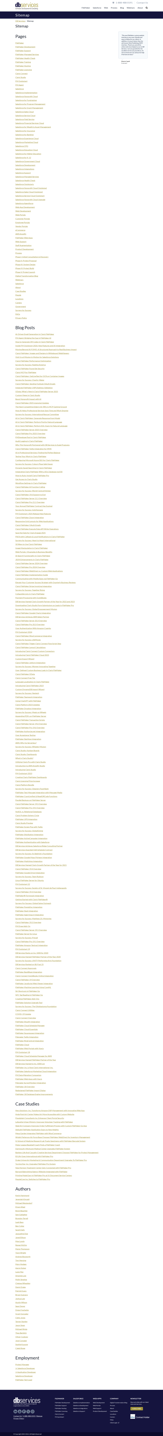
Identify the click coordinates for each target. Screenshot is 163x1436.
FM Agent (19, 85)
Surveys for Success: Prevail (26, 937)
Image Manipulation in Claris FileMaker (31, 548)
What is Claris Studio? (24, 758)
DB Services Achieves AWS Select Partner (32, 617)
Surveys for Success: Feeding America (30, 365)
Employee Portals (22, 222)
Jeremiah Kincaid (22, 1199)
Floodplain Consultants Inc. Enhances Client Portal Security (39, 1118)
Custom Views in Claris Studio (27, 395)
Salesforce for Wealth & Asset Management (33, 127)
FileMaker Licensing (23, 70)
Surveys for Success (23, 310)
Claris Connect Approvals (25, 968)
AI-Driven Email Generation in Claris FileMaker (34, 334)
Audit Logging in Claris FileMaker (29, 441)
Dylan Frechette (22, 1310)
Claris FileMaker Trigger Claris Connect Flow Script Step (38, 643)
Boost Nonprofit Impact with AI (28, 399)
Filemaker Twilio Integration (26, 1037)
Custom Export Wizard (24, 659)
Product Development (24, 249)
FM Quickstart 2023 (23, 773)
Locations (19, 299)
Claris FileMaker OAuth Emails (28, 525)
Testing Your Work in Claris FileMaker (30, 456)
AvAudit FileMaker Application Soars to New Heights (37, 1129)
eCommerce (20, 230)
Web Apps (97, 1399)
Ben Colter (19, 1226)
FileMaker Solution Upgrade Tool (28, 1002)
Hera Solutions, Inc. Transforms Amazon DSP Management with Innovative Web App (50, 1110)
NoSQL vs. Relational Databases (28, 811)
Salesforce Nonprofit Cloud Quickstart (31, 188)
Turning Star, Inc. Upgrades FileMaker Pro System (35, 1164)
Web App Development (25, 207)
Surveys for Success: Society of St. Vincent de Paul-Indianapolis (41, 888)
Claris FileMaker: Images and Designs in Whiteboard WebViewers (42, 353)
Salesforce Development (25, 165)
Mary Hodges (20, 1264)
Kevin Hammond (22, 1195)
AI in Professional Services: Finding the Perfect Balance (37, 452)
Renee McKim (21, 1245)
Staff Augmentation (23, 245)
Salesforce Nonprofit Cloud (26, 96)
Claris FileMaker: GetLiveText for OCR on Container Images (39, 376)
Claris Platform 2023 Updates (27, 704)
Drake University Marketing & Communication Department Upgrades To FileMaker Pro (51, 1160)
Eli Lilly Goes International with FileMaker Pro (34, 1156)
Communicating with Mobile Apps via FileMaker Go (36, 578)
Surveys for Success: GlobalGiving (29, 831)
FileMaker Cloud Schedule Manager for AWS (33, 1056)
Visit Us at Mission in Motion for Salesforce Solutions (37, 357)
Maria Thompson (22, 1249)
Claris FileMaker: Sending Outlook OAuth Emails (35, 384)
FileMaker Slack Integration (26, 911)
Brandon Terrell (21, 1218)
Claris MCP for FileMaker (25, 372)
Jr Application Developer (25, 1372)
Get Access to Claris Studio (26, 479)
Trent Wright (20, 1253)
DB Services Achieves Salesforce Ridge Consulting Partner (39, 846)
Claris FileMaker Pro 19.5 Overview (30, 808)
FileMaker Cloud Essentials (26, 1029)
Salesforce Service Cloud (25, 115)
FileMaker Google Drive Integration (30, 873)
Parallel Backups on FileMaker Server (30, 800)
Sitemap (39, 1416)
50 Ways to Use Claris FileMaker (28, 544)
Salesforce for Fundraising (26, 100)
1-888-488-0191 (29, 1416)
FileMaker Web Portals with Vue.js (29, 1048)
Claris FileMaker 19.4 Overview (28, 869)
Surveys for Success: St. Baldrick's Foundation (33, 853)
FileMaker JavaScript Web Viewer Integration (34, 983)
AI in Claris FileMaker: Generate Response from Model (37, 418)
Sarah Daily (20, 1230)
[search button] (147, 8)
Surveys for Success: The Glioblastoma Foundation (36, 1006)
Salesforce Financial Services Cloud (29, 123)
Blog (122, 8)
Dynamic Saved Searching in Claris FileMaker (33, 468)
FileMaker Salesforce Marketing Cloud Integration (35, 1071)
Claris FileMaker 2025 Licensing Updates (32, 403)
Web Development (23, 211)
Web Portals (20, 215)
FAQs (17, 314)
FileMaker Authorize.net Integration (30, 731)
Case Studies (20, 291)
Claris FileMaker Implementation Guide (31, 575)
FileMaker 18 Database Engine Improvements (34, 1094)
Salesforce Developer (24, 1376)
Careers (18, 302)
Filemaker (59, 1399)
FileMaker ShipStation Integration (29, 834)
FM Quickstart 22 (22, 884)
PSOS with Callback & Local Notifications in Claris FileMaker (40, 536)
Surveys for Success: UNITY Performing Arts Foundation (38, 960)
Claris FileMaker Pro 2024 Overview (30, 567)
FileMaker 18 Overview (25, 1086)
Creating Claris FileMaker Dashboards (31, 777)
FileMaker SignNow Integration (28, 739)
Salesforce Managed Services (27, 176)
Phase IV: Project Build (24, 268)
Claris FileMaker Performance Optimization (33, 361)
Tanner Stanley (21, 1321)
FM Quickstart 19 (22, 949)
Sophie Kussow (21, 1344)
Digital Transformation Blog (26, 276)
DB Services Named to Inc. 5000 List (30, 1064)
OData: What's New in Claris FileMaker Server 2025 (36, 391)
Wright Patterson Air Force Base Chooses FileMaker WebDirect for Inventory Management (52, 1137)
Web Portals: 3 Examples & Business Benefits (33, 552)
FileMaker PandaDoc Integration (28, 907)
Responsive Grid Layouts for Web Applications (34, 521)
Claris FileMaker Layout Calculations (30, 647)
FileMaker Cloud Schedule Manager (30, 1025)
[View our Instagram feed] (32, 1411)
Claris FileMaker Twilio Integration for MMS (33, 449)
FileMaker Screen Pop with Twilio (29, 827)
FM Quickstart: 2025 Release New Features (33, 514)
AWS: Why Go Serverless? (26, 743)
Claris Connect (21, 73)
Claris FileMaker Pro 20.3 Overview (30, 624)
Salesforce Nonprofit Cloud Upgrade (30, 199)
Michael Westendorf (23, 1203)
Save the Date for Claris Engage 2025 (30, 533)
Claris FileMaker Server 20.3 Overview (31, 620)
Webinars (131, 8)
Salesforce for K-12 (23, 157)
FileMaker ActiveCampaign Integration (31, 838)
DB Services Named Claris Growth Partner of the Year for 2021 (41, 865)
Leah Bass (19, 1222)
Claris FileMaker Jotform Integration (30, 662)
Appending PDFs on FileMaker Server (30, 716)
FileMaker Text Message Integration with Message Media (38, 792)
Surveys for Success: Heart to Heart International (35, 540)
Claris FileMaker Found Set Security (30, 368)
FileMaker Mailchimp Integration (28, 861)
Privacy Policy (21, 318)
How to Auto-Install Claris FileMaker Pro (32, 475)
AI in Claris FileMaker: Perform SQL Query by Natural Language (41, 426)
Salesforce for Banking (24, 134)
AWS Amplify (20, 234)
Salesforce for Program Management (30, 104)
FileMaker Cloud (22, 1044)
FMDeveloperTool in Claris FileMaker (30, 437)
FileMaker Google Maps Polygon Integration (33, 857)
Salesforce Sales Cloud (24, 112)
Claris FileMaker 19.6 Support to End (30, 494)
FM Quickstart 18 (22, 1052)
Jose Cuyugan (21, 1340)
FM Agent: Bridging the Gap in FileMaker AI (33, 338)
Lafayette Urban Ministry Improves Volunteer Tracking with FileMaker (44, 1122)
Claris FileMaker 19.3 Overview (28, 892)
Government (20, 306)
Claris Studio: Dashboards (26, 754)
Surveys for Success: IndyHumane (29, 510)
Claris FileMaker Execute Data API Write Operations (37, 529)
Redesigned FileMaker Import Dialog (30, 1090)
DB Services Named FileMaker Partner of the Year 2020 (38, 957)
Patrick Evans (20, 1291)
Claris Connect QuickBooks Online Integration (34, 976)
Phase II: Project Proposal (26, 260)
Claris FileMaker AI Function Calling (30, 487)
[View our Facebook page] (24, 1411)
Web (106, 8)
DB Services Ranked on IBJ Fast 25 (29, 964)
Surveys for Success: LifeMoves (28, 640)
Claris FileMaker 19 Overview (27, 979)
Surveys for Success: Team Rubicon (29, 876)
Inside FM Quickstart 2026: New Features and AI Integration (40, 345)
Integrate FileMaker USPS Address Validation (34, 387)
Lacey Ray (19, 1272)
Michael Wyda (21, 1329)
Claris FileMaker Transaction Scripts (30, 720)
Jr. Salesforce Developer (25, 1368)
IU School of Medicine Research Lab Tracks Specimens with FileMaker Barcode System (50, 1141)
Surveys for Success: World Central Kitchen (33, 491)
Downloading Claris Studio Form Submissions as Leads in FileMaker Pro (44, 605)
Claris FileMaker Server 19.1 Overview (31, 930)
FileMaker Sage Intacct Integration (29, 915)
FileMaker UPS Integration (26, 819)
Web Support (20, 241)
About (140, 8)
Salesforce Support (23, 173)
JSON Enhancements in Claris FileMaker (31, 559)
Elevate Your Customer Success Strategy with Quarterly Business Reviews (45, 582)
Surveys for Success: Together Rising (30, 590)
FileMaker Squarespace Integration (29, 1033)
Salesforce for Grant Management (29, 108)
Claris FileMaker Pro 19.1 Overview (30, 941)
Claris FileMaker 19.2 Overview (28, 922)
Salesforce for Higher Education (28, 154)
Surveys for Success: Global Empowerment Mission (36, 609)
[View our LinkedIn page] (15, 1411)
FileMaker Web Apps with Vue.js (28, 1079)
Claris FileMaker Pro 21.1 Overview (30, 502)
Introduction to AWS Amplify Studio (30, 766)
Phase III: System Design (25, 264)
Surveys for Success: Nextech (27, 693)
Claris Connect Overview (25, 1018)
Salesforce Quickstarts (24, 184)
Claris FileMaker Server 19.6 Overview (31, 724)
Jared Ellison (20, 1237)
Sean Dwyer (20, 1306)
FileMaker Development (25, 47)
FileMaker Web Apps (24, 238)
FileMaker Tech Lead (23, 1380)
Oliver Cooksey (21, 1337)
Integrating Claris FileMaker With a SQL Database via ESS (38, 472)
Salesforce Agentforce (24, 203)
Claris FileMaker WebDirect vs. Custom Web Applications (39, 571)
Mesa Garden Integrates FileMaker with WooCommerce (38, 1133)
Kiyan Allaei (20, 1207)
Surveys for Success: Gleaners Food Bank (32, 789)
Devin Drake (20, 1287)
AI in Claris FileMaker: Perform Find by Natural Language (38, 422)
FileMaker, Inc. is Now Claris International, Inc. (34, 1067)
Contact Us (142, 2)
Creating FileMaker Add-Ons (27, 999)
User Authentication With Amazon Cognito (33, 628)
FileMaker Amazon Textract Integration (31, 945)
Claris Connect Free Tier (25, 678)
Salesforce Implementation (26, 92)
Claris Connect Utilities (24, 1010)
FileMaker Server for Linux (26, 934)
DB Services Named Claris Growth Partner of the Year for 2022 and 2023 (45, 601)
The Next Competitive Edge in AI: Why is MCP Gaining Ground (41, 407)
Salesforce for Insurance (25, 131)
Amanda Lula (20, 1276)
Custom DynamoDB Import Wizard (29, 689)
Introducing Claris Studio (25, 769)
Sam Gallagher (21, 1214)
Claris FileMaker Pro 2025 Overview (30, 433)
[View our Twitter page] (28, 1411)
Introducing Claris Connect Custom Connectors (35, 651)
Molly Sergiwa (21, 1279)
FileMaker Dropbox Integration (28, 708)
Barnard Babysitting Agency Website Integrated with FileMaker (41, 1171)
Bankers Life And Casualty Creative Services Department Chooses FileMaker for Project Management (56, 1152)
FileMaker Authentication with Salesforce (32, 842)
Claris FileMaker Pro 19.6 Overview (30, 727)
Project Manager (22, 1364)
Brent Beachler (21, 1211)
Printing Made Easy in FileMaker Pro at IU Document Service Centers (43, 1175)
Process (114, 8)
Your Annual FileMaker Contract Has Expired (33, 506)
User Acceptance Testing (25, 735)
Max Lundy (20, 1241)
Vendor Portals (21, 226)
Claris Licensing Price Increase (27, 781)
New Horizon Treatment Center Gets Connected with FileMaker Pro (43, 1168)
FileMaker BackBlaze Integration (28, 972)
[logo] (26, 6)
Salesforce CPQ (21, 146)
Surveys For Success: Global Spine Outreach (33, 903)
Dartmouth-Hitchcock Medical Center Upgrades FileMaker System (42, 1149)
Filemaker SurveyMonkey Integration (30, 1083)
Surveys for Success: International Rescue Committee (37, 414)
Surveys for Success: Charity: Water (29, 380)
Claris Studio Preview (24, 823)
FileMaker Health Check (25, 58)
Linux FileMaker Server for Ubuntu (29, 880)
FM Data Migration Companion (28, 1075)
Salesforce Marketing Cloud (26, 142)
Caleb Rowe (20, 1348)
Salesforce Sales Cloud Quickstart (29, 192)
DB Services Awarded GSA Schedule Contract (34, 850)
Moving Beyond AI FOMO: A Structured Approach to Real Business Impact (46, 349)
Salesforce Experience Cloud (27, 138)
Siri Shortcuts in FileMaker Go (27, 991)
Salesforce (97, 8)
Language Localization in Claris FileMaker (32, 682)
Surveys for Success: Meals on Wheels (30, 712)
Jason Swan (20, 1325)
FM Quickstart (21, 81)
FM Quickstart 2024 (23, 632)
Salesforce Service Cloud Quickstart (30, 196)
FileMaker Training (23, 62)
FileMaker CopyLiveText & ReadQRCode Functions (36, 796)
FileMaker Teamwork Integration (28, 697)
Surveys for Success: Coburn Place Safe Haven (34, 464)
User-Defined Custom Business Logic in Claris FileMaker (38, 670)
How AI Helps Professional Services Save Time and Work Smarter (41, 410)
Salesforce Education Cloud (26, 150)
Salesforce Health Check (25, 180)
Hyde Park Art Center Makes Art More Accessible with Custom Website (44, 1114)
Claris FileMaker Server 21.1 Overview (31, 498)
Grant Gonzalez (21, 1314)
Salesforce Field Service (24, 119)
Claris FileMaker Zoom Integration (29, 517)
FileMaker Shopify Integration (27, 1022)
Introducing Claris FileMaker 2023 (29, 685)
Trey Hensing (20, 1260)
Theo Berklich (21, 1333)
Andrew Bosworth (22, 1256)
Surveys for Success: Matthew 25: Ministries (33, 918)
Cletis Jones (20, 1318)
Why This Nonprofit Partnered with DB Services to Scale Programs (42, 445)
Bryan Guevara (21, 1295)
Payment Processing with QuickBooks (31, 598)
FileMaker (86, 8)
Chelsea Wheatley (22, 1283)
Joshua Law (20, 1298)
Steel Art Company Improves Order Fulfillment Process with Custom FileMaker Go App (51, 1126)
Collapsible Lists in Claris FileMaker (30, 594)
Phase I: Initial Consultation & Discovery (31, 257)
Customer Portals (22, 218)
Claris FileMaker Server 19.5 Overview (31, 804)
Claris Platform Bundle (24, 785)
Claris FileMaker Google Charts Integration (33, 613)
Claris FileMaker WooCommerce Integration (33, 636)
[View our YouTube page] (20, 1411)
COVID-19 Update (23, 1014)
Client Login (113, 1423)
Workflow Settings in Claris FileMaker (31, 483)
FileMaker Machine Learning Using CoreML (33, 987)
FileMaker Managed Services (27, 54)
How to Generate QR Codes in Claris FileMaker (34, 342)
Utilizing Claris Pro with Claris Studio (30, 762)
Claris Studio (20, 77)
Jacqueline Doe (21, 1233)
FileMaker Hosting (23, 66)
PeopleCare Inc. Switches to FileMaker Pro (32, 1179)
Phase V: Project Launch (25, 272)
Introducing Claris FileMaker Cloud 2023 (32, 655)
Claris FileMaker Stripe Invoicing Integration (33, 586)
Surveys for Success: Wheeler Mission (30, 747)
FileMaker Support (23, 50)
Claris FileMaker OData (25, 674)
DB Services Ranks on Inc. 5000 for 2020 (31, 953)
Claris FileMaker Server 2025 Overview (31, 429)
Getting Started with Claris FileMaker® (31, 899)
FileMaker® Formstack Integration (29, 895)
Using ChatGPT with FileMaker (28, 701)
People (18, 295)
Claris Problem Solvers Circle (27, 815)
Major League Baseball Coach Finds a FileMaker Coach (37, 1145)
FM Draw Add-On (22, 926)
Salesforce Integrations (24, 169)
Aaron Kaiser (20, 1268)
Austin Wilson (21, 1302)
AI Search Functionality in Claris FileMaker (32, 556)
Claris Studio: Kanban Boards (27, 750)
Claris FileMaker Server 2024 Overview (31, 563)
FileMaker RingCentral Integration (29, 1041)
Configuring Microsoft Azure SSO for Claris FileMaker (37, 460)
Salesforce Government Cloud (27, 161)
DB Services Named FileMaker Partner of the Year (35, 1060)
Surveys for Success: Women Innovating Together (35, 666)
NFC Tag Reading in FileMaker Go (29, 995)
